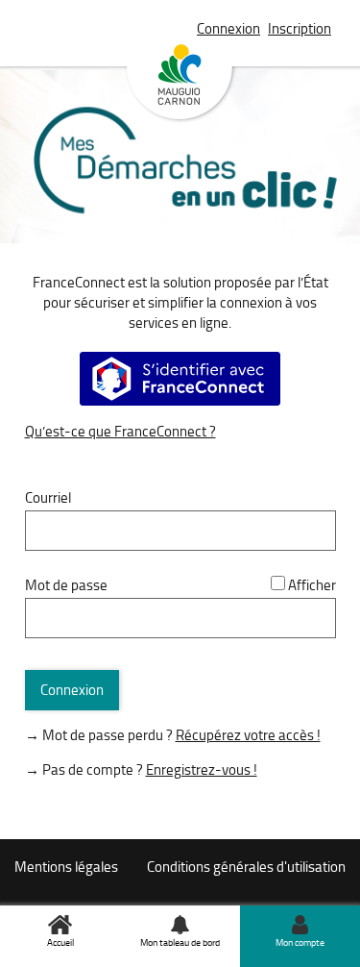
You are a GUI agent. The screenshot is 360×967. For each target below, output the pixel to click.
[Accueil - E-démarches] (180, 185)
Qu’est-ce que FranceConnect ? (120, 431)
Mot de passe (66, 585)
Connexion (228, 28)
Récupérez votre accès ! (248, 735)
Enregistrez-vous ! (201, 769)
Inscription (299, 28)
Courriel (48, 497)
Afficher (312, 585)
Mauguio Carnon (180, 83)
